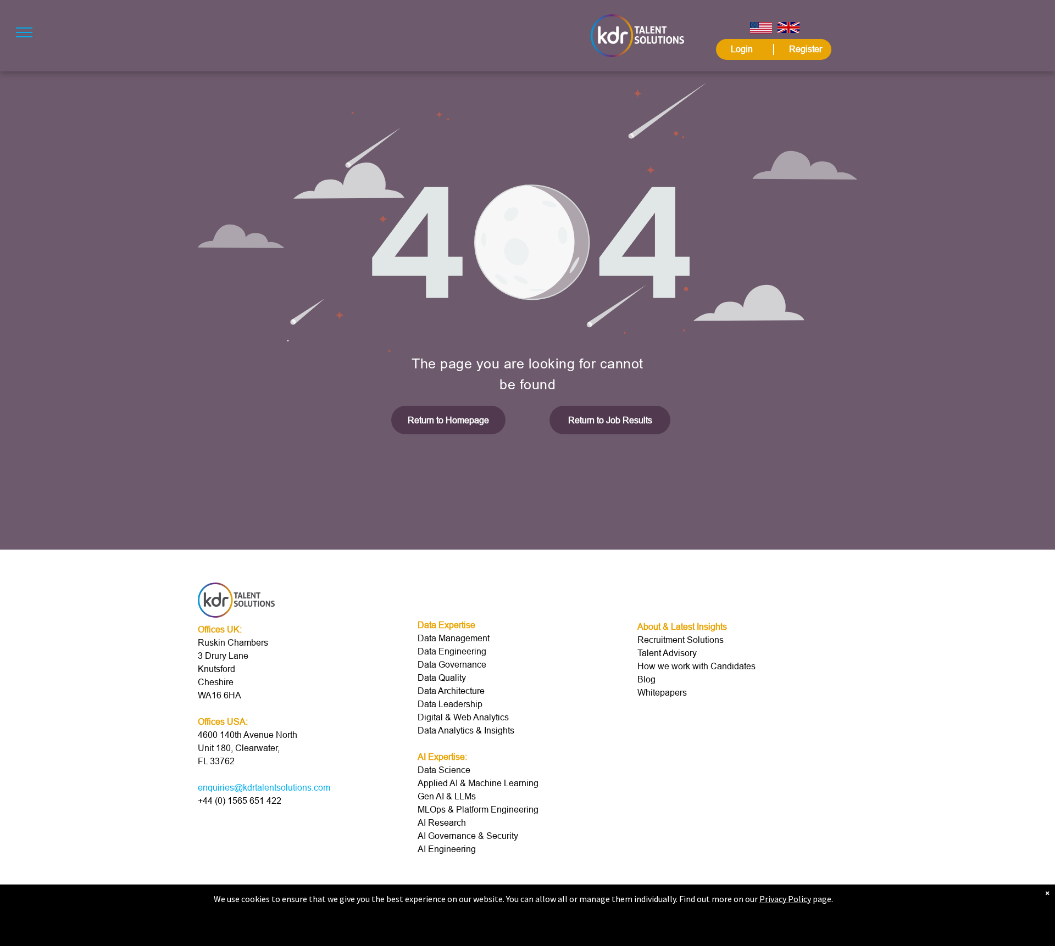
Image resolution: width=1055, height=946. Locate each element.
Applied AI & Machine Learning (478, 783)
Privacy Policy (785, 898)
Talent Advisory (667, 653)
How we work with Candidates (696, 666)
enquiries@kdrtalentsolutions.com (264, 787)
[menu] (24, 32)
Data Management (454, 638)
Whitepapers (662, 692)
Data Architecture (451, 691)
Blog (646, 679)
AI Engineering (447, 849)
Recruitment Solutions (680, 640)
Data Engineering (452, 651)
